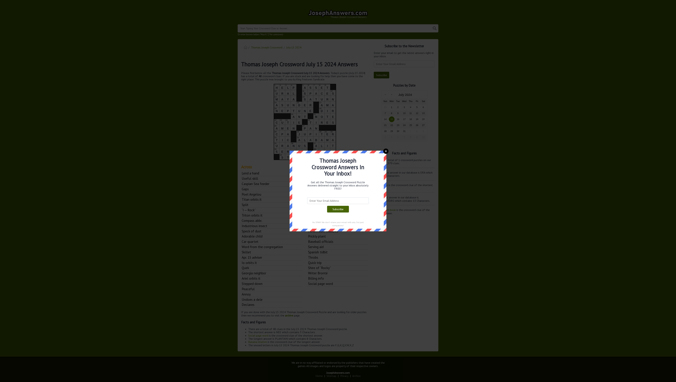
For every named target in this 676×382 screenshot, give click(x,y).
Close (386, 151)
